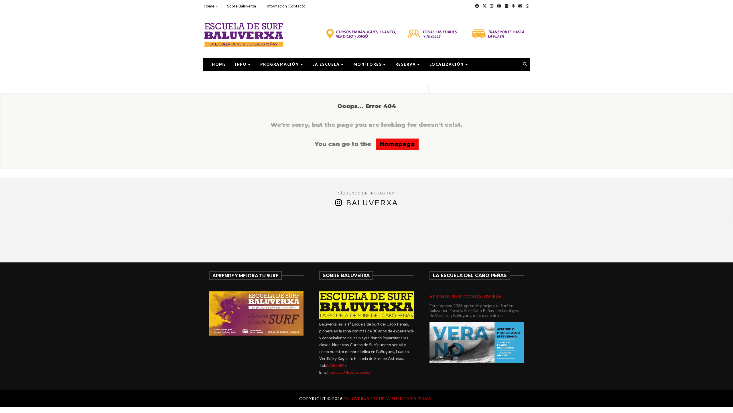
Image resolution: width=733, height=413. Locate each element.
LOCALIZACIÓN (446, 64)
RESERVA (405, 64)
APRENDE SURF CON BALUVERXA (465, 296)
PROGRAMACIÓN (279, 64)
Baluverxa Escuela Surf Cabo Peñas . (389, 398)
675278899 (336, 365)
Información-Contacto (285, 5)
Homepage (397, 144)
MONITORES (367, 64)
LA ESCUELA (326, 64)
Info (241, 64)
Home (209, 5)
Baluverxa (372, 202)
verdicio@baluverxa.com (351, 372)
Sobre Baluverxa (241, 5)
